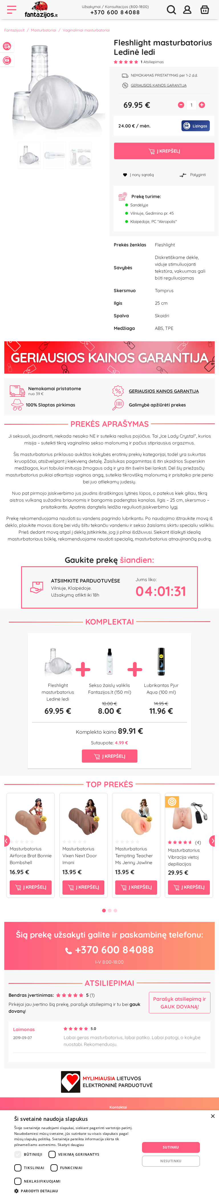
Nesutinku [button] (171, 1161)
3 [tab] (80, 155)
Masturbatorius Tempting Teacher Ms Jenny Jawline (134, 855)
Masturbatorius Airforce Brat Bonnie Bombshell (31, 855)
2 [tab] (54, 155)
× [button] (212, 1116)
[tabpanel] (54, 88)
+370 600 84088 (115, 12)
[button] (75, 1191)
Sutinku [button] (171, 1147)
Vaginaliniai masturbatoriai (86, 30)
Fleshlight (165, 245)
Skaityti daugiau (71, 1144)
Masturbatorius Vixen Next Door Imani (79, 855)
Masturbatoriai (43, 30)
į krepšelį (34, 887)
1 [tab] (29, 155)
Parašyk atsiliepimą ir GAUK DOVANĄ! (179, 1003)
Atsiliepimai (109, 983)
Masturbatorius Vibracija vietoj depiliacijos (184, 857)
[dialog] (109, 1154)
